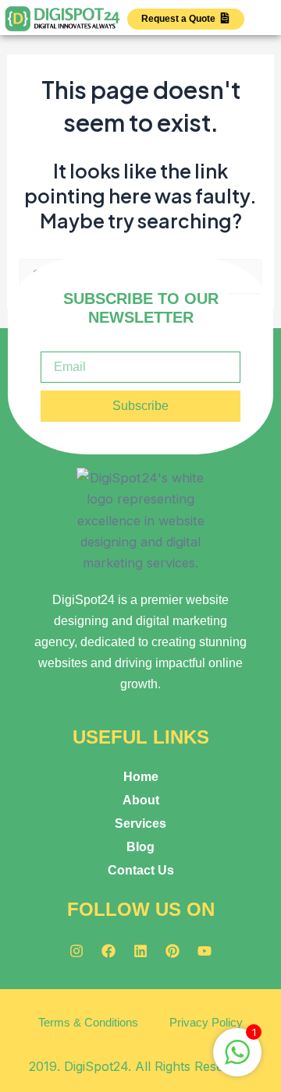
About (141, 800)
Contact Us (141, 870)
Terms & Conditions (88, 1022)
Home (140, 776)
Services (140, 823)
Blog (140, 846)
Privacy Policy (206, 1022)
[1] (237, 1060)
